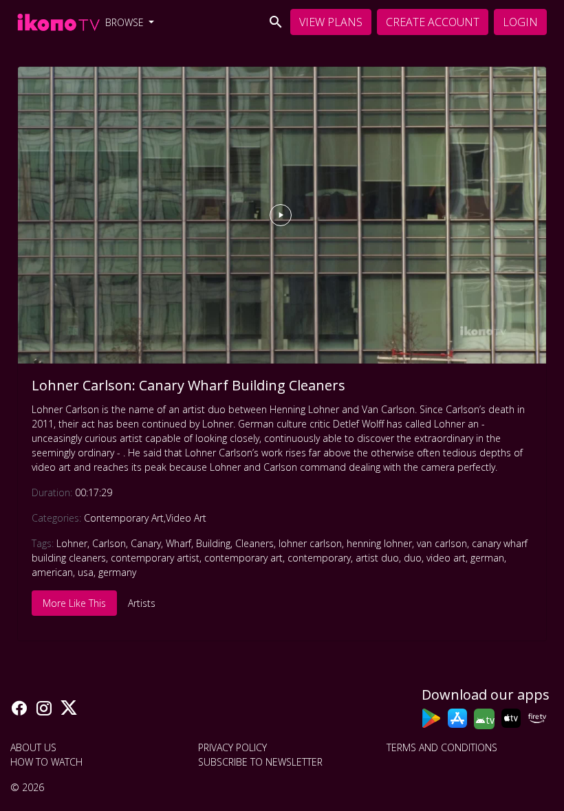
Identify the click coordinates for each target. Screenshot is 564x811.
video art (446, 557)
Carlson (109, 543)
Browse (126, 22)
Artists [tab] (141, 603)
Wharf (178, 543)
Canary (146, 543)
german (487, 557)
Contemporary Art (124, 517)
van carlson (442, 543)
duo (413, 557)
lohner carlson (310, 543)
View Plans (330, 22)
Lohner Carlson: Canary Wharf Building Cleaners (188, 385)
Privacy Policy (232, 747)
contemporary (319, 557)
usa (86, 572)
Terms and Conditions (442, 747)
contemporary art (243, 557)
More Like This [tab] (74, 603)
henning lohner (379, 543)
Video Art (186, 517)
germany (117, 572)
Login (520, 22)
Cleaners (254, 543)
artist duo (377, 557)
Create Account (432, 22)
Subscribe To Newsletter (260, 761)
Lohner (71, 543)
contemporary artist (155, 557)
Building (213, 543)
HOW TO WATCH (46, 761)
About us (33, 747)
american (52, 572)
